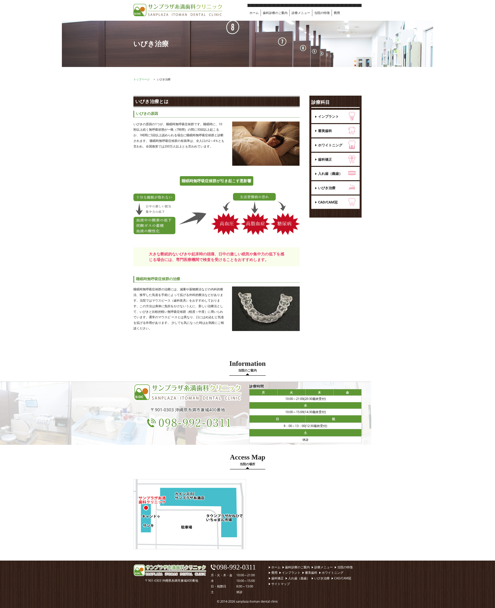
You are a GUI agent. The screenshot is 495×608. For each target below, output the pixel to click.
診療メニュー (301, 13)
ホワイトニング (330, 145)
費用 (337, 13)
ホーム (254, 13)
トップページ (141, 79)
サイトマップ (280, 584)
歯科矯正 (325, 159)
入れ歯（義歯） (330, 173)
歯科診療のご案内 (275, 13)
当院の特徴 (322, 13)
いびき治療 (326, 187)
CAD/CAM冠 (328, 202)
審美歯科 (325, 130)
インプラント (328, 116)
